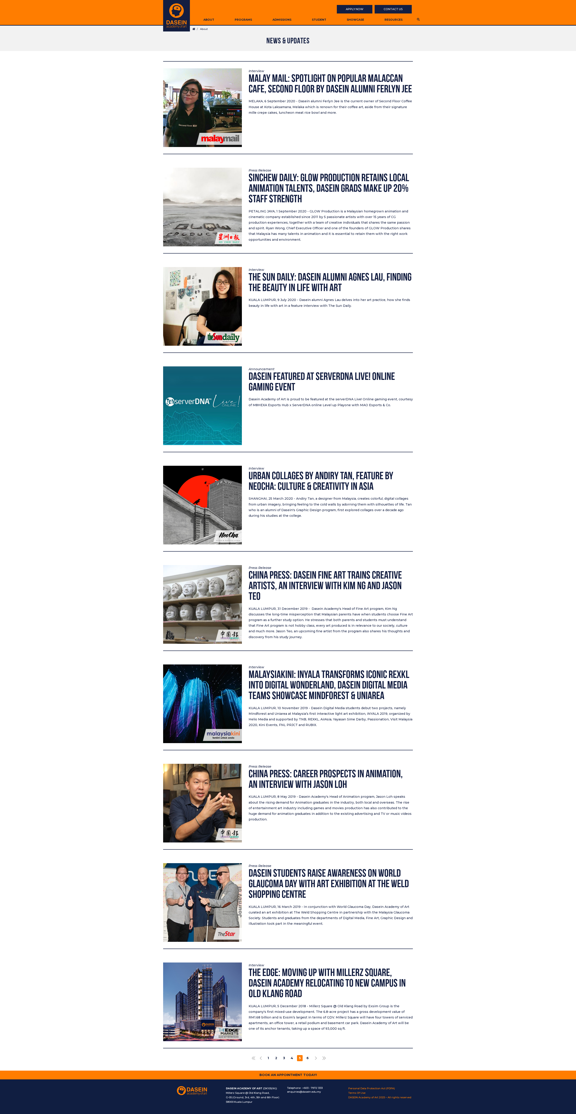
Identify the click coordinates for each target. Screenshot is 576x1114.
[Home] (176, 15)
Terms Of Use (356, 1092)
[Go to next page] (315, 1058)
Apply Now (354, 9)
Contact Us (393, 9)
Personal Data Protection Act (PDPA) (371, 1088)
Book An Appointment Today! (288, 1075)
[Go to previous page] (260, 1058)
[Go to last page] (323, 1058)
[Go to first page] (252, 1058)
